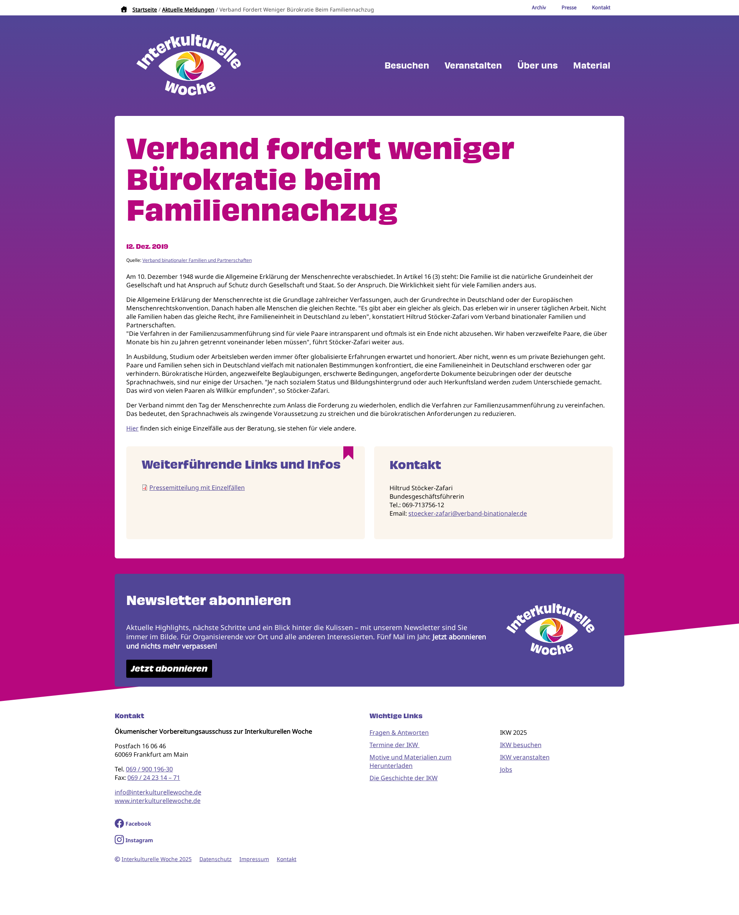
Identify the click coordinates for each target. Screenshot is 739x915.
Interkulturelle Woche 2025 (157, 859)
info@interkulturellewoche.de (158, 792)
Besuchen (407, 66)
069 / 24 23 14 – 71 (153, 777)
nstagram (140, 840)
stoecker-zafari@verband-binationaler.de (467, 513)
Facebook (138, 823)
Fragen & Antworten (399, 732)
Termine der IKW (395, 745)
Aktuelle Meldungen (188, 9)
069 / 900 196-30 (149, 769)
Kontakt (286, 859)
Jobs (506, 769)
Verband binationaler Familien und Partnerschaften (197, 260)
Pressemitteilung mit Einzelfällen (197, 487)
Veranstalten (473, 66)
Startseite (144, 9)
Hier (132, 428)
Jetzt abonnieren (169, 669)
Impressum (254, 859)
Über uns (537, 66)
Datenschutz (215, 859)
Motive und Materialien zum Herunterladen (410, 761)
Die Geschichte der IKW (404, 778)
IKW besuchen (521, 745)
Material (591, 66)
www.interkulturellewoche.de (158, 800)
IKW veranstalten (525, 757)
